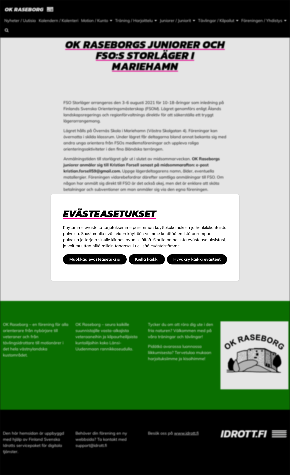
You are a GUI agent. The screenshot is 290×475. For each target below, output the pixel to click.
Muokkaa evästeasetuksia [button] (94, 259)
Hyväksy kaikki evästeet (197, 259)
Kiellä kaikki (147, 259)
